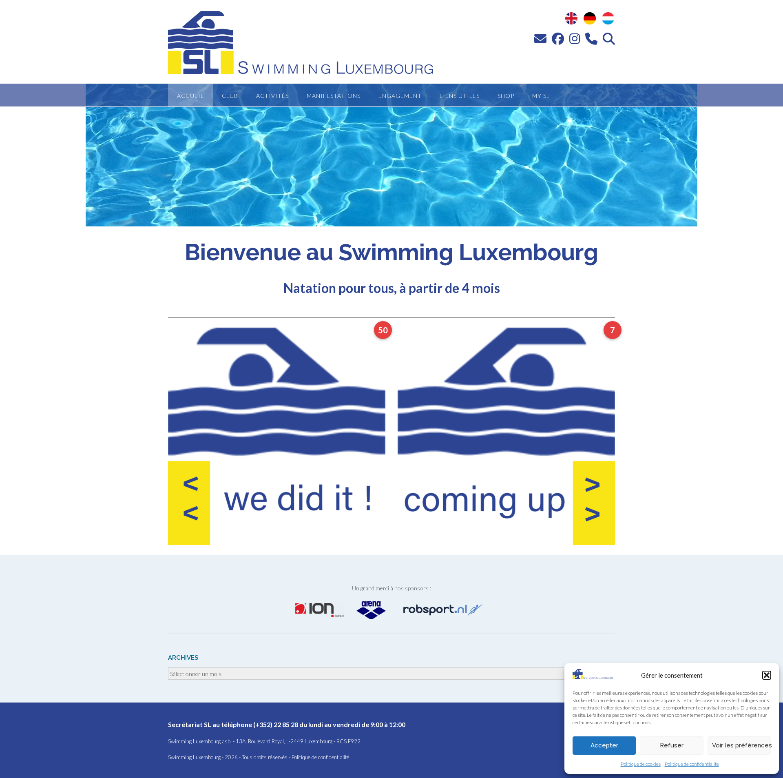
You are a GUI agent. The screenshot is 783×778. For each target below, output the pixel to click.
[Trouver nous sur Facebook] (558, 38)
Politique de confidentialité (692, 764)
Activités (272, 95)
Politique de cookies (641, 764)
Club (230, 95)
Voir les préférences (741, 745)
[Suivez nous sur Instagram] (574, 38)
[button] (767, 675)
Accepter (604, 745)
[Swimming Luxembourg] (593, 676)
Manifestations (334, 95)
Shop (506, 95)
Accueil (190, 95)
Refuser (671, 745)
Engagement (400, 95)
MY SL (541, 95)
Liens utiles (460, 95)
